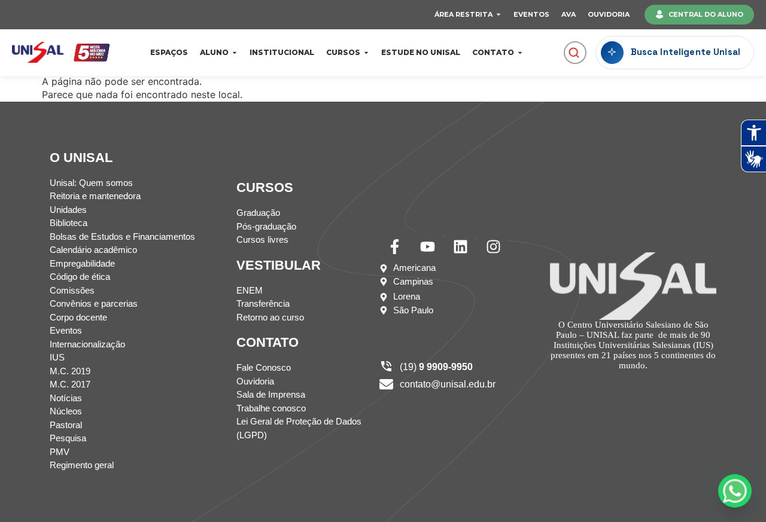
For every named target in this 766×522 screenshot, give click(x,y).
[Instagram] (493, 246)
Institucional (282, 52)
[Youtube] (427, 246)
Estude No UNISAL (420, 52)
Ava (568, 14)
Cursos (343, 52)
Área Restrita (463, 14)
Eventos (531, 14)
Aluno (214, 52)
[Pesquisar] (574, 52)
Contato (493, 52)
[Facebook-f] (394, 246)
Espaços (169, 52)
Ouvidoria (609, 14)
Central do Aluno (705, 14)
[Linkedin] (460, 246)
